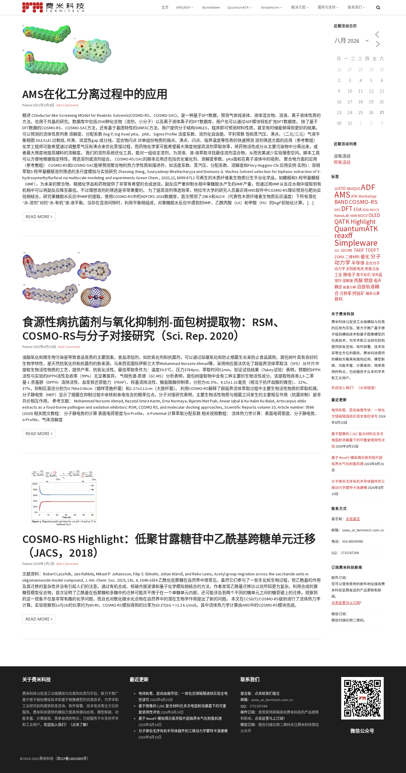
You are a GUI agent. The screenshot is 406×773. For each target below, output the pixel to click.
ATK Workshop (364, 196)
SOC (337, 251)
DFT (347, 208)
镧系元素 (373, 293)
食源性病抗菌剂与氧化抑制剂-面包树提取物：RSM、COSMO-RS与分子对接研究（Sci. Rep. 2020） (153, 329)
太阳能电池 (355, 269)
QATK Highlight (355, 221)
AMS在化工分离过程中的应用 (95, 94)
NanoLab (341, 215)
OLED (374, 215)
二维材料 (352, 257)
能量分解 (349, 287)
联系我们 (355, 7)
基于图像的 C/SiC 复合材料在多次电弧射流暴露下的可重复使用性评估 (358, 440)
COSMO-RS (363, 202)
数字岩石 (363, 275)
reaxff (343, 235)
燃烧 (368, 280)
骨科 (338, 299)
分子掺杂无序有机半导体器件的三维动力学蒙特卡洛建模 (183, 731)
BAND (341, 201)
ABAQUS (353, 188)
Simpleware (270, 7)
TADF (358, 250)
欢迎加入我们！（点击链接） (354, 387)
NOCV (363, 215)
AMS (342, 194)
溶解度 (347, 280)
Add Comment (67, 105)
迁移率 (345, 293)
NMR (353, 215)
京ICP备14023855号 (72, 758)
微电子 (349, 274)
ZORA (339, 256)
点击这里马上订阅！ (271, 718)
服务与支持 (327, 7)
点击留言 (353, 519)
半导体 (358, 263)
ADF (368, 187)
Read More (38, 216)
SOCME (347, 250)
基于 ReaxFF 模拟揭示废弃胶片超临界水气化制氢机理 (180, 718)
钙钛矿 (358, 293)
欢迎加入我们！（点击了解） (67, 724)
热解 (358, 280)
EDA (357, 209)
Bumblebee (211, 7)
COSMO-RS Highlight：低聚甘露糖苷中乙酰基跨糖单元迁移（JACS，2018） (169, 546)
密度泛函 (372, 269)
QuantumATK (238, 7)
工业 (338, 274)
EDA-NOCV (371, 209)
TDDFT (372, 250)
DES (337, 209)
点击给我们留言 (267, 693)
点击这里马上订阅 (345, 602)
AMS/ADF (183, 7)
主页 (165, 7)
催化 (365, 256)
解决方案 (298, 7)
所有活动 (342, 162)
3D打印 (340, 188)
